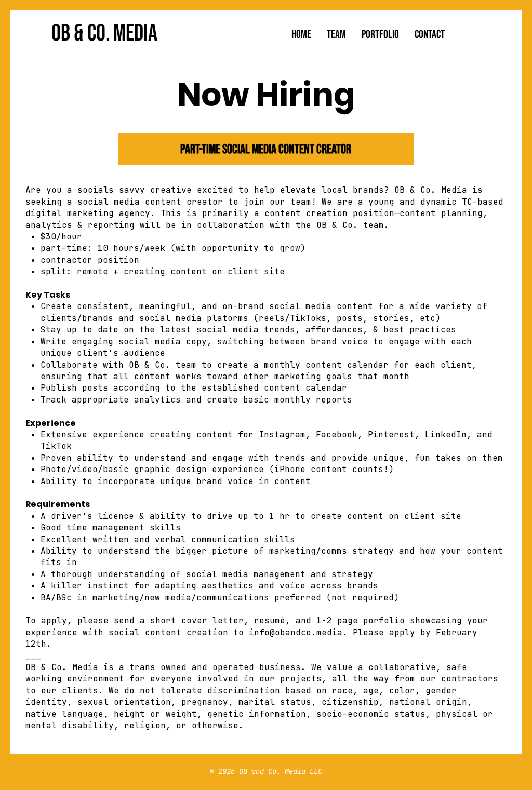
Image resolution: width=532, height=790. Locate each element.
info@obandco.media (295, 632)
